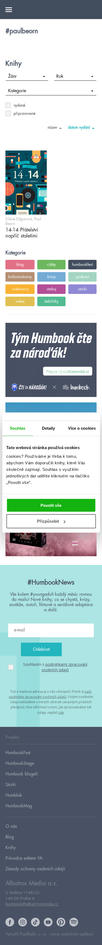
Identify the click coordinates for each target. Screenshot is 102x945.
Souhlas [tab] (18, 428)
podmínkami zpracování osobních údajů (64, 667)
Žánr (12, 76)
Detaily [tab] (48, 428)
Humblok (13, 795)
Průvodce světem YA (23, 858)
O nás (11, 826)
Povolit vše (51, 505)
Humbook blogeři (21, 774)
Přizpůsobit (48, 521)
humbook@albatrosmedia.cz (31, 904)
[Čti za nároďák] (51, 360)
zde (61, 712)
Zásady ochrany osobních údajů (35, 869)
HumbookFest (17, 753)
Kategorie (17, 91)
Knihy (10, 847)
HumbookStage (19, 763)
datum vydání (79, 127)
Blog (9, 837)
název (52, 127)
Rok (59, 76)
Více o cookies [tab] (82, 428)
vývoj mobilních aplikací (72, 934)
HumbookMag (18, 806)
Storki (10, 785)
